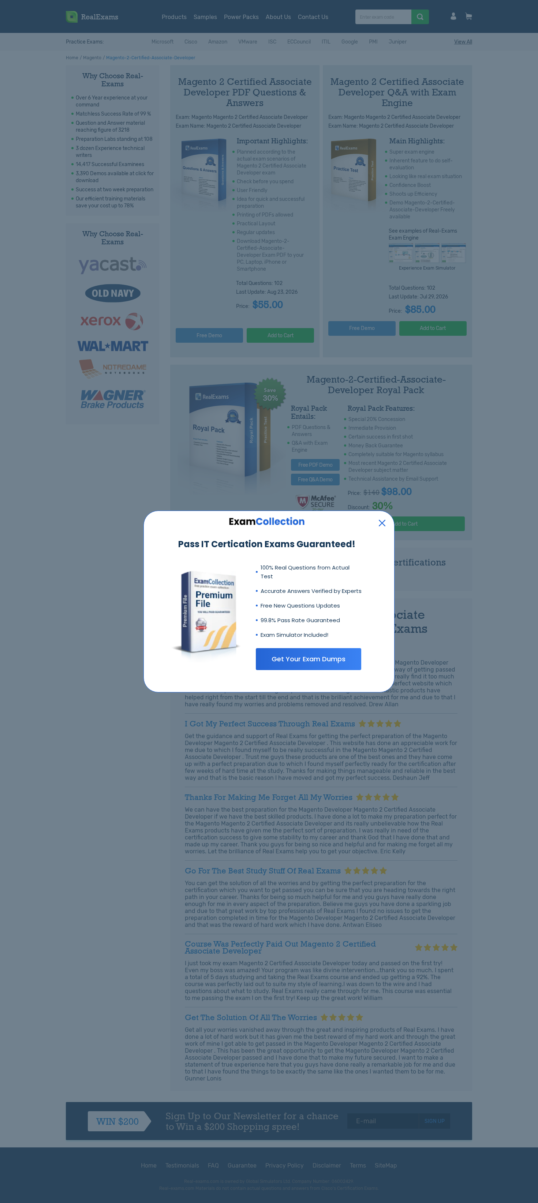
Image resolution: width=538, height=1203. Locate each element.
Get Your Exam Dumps (308, 658)
